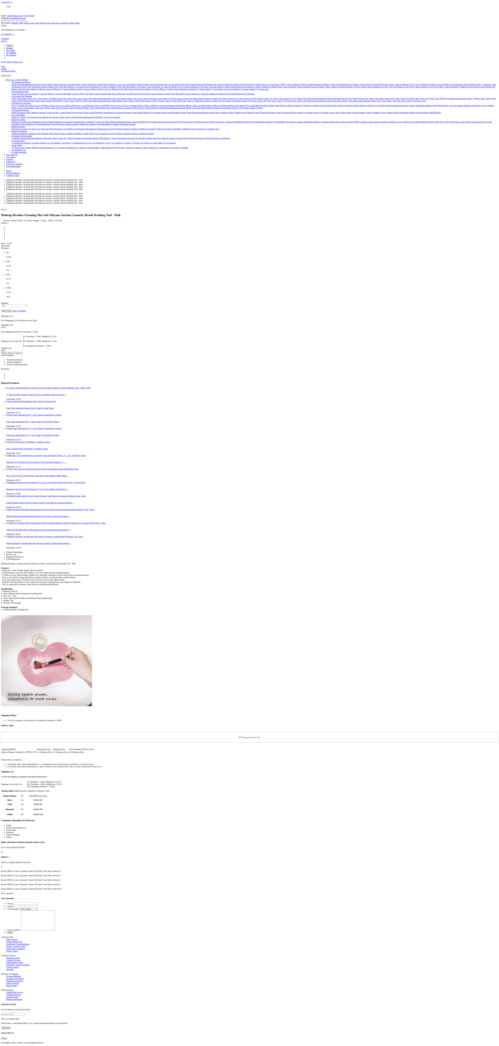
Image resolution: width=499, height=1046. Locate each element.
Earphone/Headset (392, 105)
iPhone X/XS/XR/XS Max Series (380, 84)
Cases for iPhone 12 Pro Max (196, 87)
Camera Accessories (304, 112)
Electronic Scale (165, 122)
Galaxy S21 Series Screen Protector (311, 98)
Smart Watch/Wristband (171, 112)
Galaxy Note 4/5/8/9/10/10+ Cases (54, 101)
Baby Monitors (33, 112)
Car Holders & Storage (21, 143)
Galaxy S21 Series (220, 98)
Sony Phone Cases (48, 108)
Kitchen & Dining (123, 122)
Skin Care (36, 129)
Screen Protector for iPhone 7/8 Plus (351, 84)
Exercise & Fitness (116, 134)
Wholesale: (13, 399)
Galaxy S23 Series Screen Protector (311, 101)
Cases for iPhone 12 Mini (219, 87)
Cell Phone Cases (479, 105)
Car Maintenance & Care (81, 143)
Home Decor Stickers (207, 122)
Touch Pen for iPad (142, 94)
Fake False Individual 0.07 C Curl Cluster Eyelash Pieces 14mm (32, 422)
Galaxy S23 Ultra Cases (286, 101)
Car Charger (379, 105)
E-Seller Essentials (19, 152)
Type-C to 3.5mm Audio (65, 105)
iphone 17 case (211, 89)
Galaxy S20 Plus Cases (152, 98)
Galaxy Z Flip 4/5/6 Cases (175, 101)
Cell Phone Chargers (310, 105)
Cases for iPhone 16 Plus (72, 89)
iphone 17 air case (241, 89)
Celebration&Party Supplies (108, 124)
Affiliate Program (13, 995)
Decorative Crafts (190, 122)
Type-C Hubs (143, 105)
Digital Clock (249, 122)
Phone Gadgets (249, 108)
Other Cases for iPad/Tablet (100, 94)
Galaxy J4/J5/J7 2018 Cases (81, 101)
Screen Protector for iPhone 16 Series (143, 89)
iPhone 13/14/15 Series (356, 87)
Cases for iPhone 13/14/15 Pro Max (429, 87)
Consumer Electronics (20, 110)
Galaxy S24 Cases (378, 101)
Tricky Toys (26, 117)
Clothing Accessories (146, 129)
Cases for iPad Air (47, 94)
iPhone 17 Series (167, 89)
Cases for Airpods (456, 105)
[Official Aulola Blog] (4, 1038)
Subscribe (6, 1028)
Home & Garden (18, 120)
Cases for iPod (156, 94)
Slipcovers (220, 122)
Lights (406, 122)
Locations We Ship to (15, 979)
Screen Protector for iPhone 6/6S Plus (232, 84)
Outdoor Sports (47, 134)
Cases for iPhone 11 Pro (111, 87)
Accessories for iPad (19, 91)
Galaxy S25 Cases (34, 98)
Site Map (10, 969)
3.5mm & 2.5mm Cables (144, 148)
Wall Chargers (338, 105)
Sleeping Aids (83, 129)
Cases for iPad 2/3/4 (80, 94)
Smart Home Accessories (113, 112)
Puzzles (34, 117)
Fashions (126, 129)
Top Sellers (10, 157)
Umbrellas (90, 122)
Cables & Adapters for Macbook (213, 94)
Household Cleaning (294, 122)
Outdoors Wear (34, 134)
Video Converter (126, 148)
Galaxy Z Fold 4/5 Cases (215, 101)
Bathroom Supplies (19, 122)
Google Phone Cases (31, 108)
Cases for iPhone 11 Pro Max (134, 87)
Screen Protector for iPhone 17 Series (189, 89)
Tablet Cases (490, 98)
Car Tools (135, 143)
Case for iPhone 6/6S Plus (178, 84)
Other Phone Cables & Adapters (288, 105)
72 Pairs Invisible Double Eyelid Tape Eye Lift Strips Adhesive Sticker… (36, 395)
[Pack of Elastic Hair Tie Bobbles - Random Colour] (28, 442)
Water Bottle (74, 23)
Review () (8, 220)
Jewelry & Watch (115, 129)
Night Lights (433, 122)
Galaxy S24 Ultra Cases (416, 101)
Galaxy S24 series (334, 101)
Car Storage (66, 143)
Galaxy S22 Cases (392, 98)
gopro (57, 23)
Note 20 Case (346, 98)
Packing (259, 108)
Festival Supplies (72, 124)
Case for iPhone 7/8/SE (275, 84)
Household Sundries (311, 122)
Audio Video (16, 145)
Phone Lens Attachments (196, 108)
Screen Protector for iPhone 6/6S (203, 84)
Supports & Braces (132, 134)
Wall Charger (24, 23)
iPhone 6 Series (143, 84)
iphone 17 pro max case (259, 89)
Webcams (47, 138)
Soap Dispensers (34, 122)
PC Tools (113, 138)
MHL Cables (100, 148)
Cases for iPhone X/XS (404, 84)
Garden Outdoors (347, 122)
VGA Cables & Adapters (64, 148)
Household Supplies (263, 122)
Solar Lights (460, 122)
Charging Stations (352, 105)
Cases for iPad (17, 94)
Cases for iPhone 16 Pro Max (116, 89)
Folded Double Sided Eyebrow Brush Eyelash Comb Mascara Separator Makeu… (40, 503)
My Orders (10, 50)
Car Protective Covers (101, 143)
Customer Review (13, 960)
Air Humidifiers (278, 122)
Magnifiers (15, 124)
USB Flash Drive (212, 138)
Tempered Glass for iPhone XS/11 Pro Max (49, 87)
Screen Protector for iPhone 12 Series (245, 87)
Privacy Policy (12, 951)
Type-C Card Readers (85, 105)
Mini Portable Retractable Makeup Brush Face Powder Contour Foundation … (38, 516)
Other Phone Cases (119, 101)
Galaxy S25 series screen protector (96, 98)
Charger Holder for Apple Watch (94, 84)
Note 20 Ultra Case (360, 98)
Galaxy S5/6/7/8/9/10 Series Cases (25, 101)
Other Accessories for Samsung (453, 98)
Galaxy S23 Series (233, 101)
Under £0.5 (11, 162)
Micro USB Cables (236, 105)
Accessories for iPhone (20, 82)
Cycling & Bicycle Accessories (95, 134)
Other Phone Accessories (121, 108)
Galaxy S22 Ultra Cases (429, 98)
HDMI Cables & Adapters (42, 148)
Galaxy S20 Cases (134, 98)
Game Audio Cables (337, 112)
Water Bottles (110, 122)
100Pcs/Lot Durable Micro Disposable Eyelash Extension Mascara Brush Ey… (38, 530)
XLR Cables (26, 148)
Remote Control (131, 112)
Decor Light (414, 122)
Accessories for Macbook (173, 94)
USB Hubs (104, 138)
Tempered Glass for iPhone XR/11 (468, 84)
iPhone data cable (47, 23)
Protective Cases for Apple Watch (122, 84)
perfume (14, 23)
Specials (9, 159)
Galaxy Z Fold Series (196, 101)
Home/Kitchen (79, 122)
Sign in (9, 46)
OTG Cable (250, 105)
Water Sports (59, 134)
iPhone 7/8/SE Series (257, 84)
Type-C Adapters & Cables (22, 105)
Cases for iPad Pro (31, 94)
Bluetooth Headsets (424, 105)
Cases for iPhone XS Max (425, 84)
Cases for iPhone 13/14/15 (377, 87)
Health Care (72, 129)
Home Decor (177, 122)
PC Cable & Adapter (72, 138)
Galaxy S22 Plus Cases (409, 98)
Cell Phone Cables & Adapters (162, 105)
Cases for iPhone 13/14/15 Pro (401, 87)
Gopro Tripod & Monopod (265, 112)
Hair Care (27, 129)
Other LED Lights (447, 122)
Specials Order (12, 997)
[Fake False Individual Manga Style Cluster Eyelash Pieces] (31, 401)
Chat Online (29, 16)
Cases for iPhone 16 (53, 89)
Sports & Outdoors (19, 131)
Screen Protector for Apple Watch (66, 84)
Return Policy (12, 986)
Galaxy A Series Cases (475, 98)
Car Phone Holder (38, 143)
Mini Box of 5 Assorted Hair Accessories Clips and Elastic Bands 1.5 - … (36, 462)
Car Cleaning (116, 143)
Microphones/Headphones (32, 138)
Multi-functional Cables (265, 105)
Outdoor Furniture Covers (391, 122)
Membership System (14, 962)
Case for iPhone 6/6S (158, 84)
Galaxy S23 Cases (249, 101)
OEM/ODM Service (14, 992)
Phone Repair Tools (234, 108)
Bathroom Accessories (63, 122)
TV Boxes (16, 148)
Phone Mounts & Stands (176, 108)
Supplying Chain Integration (17, 944)
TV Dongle (183, 148)
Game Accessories (321, 112)
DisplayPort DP (112, 148)
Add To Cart (6, 311)
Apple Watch (17, 84)
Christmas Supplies (128, 124)
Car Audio (144, 143)
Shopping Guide (13, 958)
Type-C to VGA (116, 105)
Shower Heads (48, 122)
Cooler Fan (100, 122)
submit (9, 932)
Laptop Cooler (57, 138)
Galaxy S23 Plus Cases (266, 101)
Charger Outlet (325, 105)
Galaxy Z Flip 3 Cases (155, 101)
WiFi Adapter (147, 138)
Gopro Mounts (247, 112)
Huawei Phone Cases (65, 108)
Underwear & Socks (164, 129)
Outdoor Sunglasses (19, 134)
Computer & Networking (21, 136)
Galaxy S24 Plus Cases (396, 101)
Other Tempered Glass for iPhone (311, 87)
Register (9, 48)
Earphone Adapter (407, 105)
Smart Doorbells (96, 112)
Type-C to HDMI (101, 105)
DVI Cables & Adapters (85, 148)
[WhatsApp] (8, 71)
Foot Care (45, 129)
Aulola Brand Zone (14, 942)
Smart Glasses (83, 112)
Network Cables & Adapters (164, 138)
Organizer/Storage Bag (330, 122)
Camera (237, 112)
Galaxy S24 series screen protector (356, 101)
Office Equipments (401, 112)
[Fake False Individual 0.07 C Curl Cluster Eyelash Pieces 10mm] (33, 428)
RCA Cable (159, 148)
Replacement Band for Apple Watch (37, 84)
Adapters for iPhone (183, 105)
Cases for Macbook (192, 94)
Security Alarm (45, 112)
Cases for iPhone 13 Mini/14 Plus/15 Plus (461, 87)
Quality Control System (16, 946)
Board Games (59, 117)
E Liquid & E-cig (18, 150)
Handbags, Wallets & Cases (184, 129)
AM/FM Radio (435, 112)
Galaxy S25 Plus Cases (51, 98)
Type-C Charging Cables (44, 105)
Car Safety (126, 143)
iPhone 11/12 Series (76, 87)
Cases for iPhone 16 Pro (93, 89)
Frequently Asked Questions (17, 965)
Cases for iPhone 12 (154, 87)
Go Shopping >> (8, 34)
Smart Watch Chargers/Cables (221, 112)
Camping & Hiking (73, 134)
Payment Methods (13, 976)
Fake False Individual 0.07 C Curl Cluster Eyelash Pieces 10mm (32, 435)
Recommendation (13, 166)
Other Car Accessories (166, 143)
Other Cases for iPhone (287, 87)
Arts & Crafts (70, 117)
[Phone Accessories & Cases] (13, 18)
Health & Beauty (18, 127)
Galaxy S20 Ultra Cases (172, 98)
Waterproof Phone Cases (84, 108)
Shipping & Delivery (14, 981)
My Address (11, 55)
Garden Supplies (374, 122)
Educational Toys (45, 117)
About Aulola (11, 939)
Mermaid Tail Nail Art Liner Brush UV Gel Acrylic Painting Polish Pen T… (37, 489)
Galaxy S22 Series (377, 98)
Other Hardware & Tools (31, 124)
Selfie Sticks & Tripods (142, 108)
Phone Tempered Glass (216, 108)
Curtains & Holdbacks (234, 122)
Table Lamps (471, 122)
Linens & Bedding (139, 122)
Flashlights (423, 122)
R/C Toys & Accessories (110, 117)
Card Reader (225, 138)
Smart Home (71, 112)
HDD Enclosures (197, 138)
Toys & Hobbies (18, 115)
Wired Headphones (440, 105)
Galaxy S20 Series (119, 98)
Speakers (468, 105)
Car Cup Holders (53, 143)
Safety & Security (19, 112)
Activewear (201, 129)
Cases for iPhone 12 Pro (173, 87)
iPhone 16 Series (38, 89)
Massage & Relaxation (98, 129)
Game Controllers (373, 112)
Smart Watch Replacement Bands (195, 112)
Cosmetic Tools (212, 129)
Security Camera (59, 112)
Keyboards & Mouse (90, 138)
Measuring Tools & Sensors (53, 124)
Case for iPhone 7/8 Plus (296, 84)
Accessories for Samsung (21, 96)
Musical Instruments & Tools (88, 117)
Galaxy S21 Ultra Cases (273, 98)
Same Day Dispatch (14, 164)
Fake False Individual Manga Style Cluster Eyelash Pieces (30, 408)
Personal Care (17, 129)
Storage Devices (183, 138)
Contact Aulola (12, 967)
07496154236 (6, 76)
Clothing (134, 129)
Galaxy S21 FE (289, 98)
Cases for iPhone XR (445, 84)
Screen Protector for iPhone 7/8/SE (321, 84)
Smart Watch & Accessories (149, 112)
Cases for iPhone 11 (93, 87)
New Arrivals (11, 155)
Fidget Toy (16, 117)
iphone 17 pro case (225, 89)
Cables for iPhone (199, 105)
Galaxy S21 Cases (235, 98)
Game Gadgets (387, 112)
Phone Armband (159, 108)
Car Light (153, 143)
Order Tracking (12, 983)
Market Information (14, 999)
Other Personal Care (57, 129)
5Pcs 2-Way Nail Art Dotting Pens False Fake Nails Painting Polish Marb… (37, 476)
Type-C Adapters (130, 105)
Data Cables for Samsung (217, 105)
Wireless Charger (367, 105)
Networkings (122, 138)
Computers (16, 138)
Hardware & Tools (484, 122)
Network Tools (134, 138)
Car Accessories (18, 141)
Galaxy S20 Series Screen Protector (197, 98)
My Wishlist (11, 53)
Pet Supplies (152, 122)
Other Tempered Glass (102, 101)
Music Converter (171, 148)
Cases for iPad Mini (63, 94)
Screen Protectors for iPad (123, 94)
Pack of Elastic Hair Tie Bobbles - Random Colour (27, 449)
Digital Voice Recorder (419, 112)
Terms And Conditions (15, 949)
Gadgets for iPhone (269, 87)
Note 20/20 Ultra (333, 98)
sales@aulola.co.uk (15, 16)
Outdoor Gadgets (147, 134)
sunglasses (64, 23)
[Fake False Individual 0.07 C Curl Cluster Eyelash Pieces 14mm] (33, 415)
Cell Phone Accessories (21, 103)
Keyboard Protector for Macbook (241, 94)
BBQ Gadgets (361, 122)
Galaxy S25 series (19, 98)
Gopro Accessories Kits (286, 112)
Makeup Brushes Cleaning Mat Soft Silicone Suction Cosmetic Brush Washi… (38, 543)
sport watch (35, 23)
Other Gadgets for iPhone (335, 87)
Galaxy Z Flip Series (137, 101)
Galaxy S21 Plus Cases (252, 98)
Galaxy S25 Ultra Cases (72, 98)
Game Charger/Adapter (355, 112)
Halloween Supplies (88, 124)
